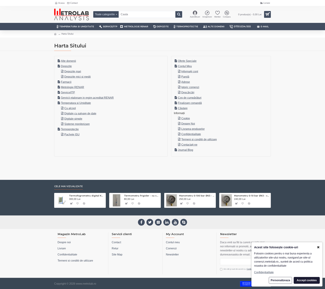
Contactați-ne (189, 144)
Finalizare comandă (190, 103)
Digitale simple (73, 118)
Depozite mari (72, 71)
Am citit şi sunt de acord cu (241, 269)
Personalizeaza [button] (280, 280)
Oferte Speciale (187, 60)
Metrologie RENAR (72, 87)
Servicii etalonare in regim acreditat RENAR (87, 97)
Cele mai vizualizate (68, 186)
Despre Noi (188, 123)
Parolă (185, 76)
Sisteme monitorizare (77, 124)
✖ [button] (318, 247)
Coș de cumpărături (189, 97)
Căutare (183, 108)
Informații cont (189, 71)
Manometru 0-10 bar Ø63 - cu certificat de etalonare (251, 195)
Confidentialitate (191, 134)
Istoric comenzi (190, 87)
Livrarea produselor (193, 128)
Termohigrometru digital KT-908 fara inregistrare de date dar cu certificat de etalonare (86, 195)
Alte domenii (68, 60)
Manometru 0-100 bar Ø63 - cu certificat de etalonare (196, 195)
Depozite (66, 66)
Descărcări (187, 92)
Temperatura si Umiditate (76, 103)
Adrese (185, 82)
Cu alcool (70, 108)
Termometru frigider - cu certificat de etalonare (141, 195)
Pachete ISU (72, 134)
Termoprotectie (70, 129)
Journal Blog (185, 149)
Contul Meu (185, 66)
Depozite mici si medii (77, 76)
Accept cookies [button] (307, 280)
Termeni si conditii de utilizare (199, 139)
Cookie (185, 118)
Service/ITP (68, 92)
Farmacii (66, 82)
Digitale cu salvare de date (80, 113)
